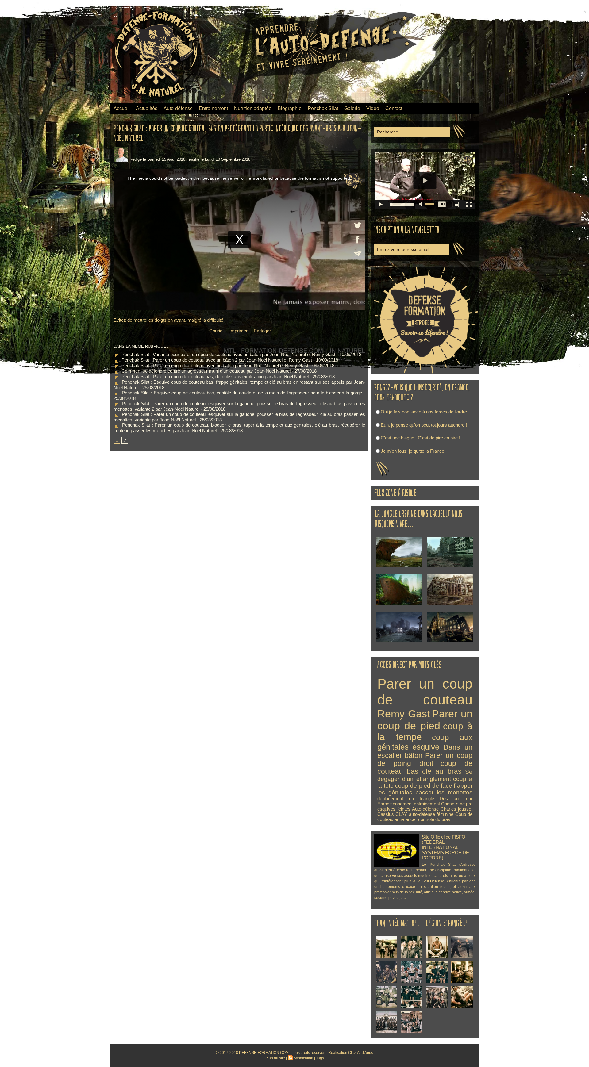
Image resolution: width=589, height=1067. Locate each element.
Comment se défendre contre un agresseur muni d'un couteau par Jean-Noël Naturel (205, 371)
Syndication (303, 1058)
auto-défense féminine (431, 814)
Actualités (146, 108)
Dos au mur (456, 798)
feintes (403, 809)
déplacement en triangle (405, 798)
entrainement (427, 803)
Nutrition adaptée (252, 108)
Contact (393, 108)
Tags (320, 1058)
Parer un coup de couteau (424, 692)
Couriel (215, 330)
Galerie (352, 108)
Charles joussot (456, 809)
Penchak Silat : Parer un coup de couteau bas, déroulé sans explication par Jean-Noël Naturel (214, 376)
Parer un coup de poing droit (424, 759)
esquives (386, 809)
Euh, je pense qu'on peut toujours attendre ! (424, 425)
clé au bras (442, 771)
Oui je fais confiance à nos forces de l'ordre (424, 411)
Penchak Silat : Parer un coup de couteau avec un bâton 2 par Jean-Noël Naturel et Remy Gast (216, 360)
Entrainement (213, 108)
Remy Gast (403, 714)
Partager (261, 330)
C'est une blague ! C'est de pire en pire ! (420, 437)
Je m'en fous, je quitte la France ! (414, 451)
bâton (413, 755)
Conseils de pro (456, 803)
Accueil (122, 108)
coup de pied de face (423, 785)
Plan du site (275, 1058)
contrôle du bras (434, 819)
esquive (425, 746)
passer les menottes (443, 792)
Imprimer (238, 330)
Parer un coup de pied (424, 719)
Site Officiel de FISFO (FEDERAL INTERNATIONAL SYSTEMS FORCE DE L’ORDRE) (445, 847)
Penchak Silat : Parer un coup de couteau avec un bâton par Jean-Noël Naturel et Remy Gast (214, 365)
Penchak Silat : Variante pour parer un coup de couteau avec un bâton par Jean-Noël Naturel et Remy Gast (227, 354)
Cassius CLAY (392, 814)
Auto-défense (178, 108)
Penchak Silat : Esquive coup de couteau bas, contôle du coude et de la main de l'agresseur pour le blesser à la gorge (241, 392)
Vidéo (372, 108)
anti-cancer (406, 819)
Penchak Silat (323, 108)
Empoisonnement (395, 803)
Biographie (290, 108)
